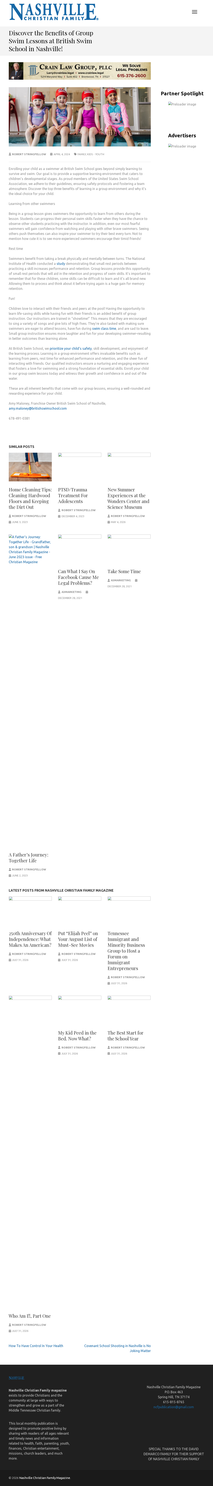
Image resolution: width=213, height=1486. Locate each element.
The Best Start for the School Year (126, 1036)
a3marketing (72, 591)
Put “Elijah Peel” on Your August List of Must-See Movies (78, 939)
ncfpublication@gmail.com (174, 1407)
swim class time (104, 328)
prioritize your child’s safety (71, 348)
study (61, 263)
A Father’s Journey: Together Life (28, 857)
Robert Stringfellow (29, 154)
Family (82, 154)
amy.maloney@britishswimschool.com (38, 408)
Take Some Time (124, 571)
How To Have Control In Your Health (36, 1346)
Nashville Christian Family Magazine (44, 1478)
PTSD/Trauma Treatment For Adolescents (73, 495)
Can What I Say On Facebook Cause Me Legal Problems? (78, 577)
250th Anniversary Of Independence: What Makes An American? (30, 939)
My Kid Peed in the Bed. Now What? (77, 1036)
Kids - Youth (95, 154)
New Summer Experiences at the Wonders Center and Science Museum (128, 498)
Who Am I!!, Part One (30, 1316)
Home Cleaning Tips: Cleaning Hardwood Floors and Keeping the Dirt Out (30, 498)
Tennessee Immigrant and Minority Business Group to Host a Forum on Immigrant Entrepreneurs (126, 950)
